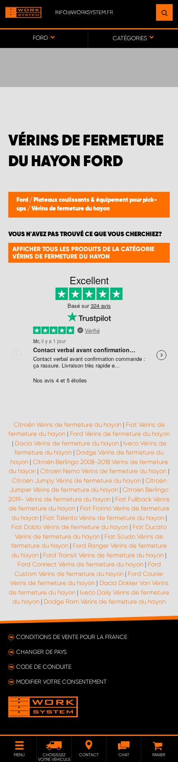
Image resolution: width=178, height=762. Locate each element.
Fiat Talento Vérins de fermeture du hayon (103, 518)
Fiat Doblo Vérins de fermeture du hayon (69, 527)
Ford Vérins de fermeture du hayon (120, 434)
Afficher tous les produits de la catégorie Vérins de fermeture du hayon (83, 252)
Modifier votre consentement (61, 681)
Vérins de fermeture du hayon (70, 209)
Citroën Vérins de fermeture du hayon (67, 424)
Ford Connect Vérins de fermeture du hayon (80, 564)
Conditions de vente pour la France (71, 637)
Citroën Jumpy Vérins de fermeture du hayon (76, 480)
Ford (23, 200)
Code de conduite (43, 666)
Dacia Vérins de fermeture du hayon (67, 443)
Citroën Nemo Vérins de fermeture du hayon (103, 471)
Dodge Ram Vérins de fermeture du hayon (105, 601)
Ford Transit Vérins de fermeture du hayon (103, 555)
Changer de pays (41, 651)
